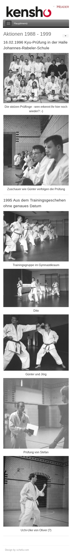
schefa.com (22, 549)
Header (63, 6)
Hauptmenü (21, 23)
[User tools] (65, 36)
